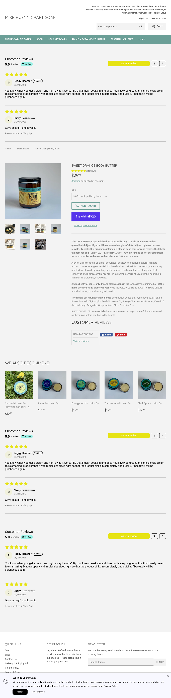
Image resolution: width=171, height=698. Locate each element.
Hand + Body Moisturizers (88, 39)
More (141, 39)
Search (8, 650)
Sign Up (160, 662)
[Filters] (154, 63)
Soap (39, 39)
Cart (159, 26)
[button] (78, 170)
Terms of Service (13, 672)
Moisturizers (23, 148)
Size (73, 190)
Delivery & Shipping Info (17, 663)
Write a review (129, 63)
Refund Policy (12, 667)
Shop (7, 654)
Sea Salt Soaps (57, 39)
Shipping (75, 181)
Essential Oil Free (122, 39)
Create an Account (158, 18)
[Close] (167, 676)
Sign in (142, 18)
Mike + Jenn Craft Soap (30, 17)
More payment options (85, 225)
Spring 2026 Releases (18, 39)
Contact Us (11, 659)
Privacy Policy (111, 685)
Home (8, 148)
